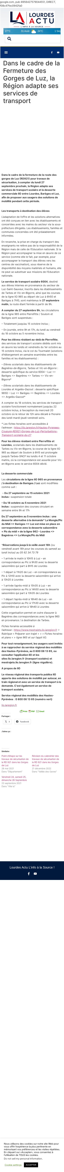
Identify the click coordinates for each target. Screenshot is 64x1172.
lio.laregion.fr (9, 705)
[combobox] (33, 38)
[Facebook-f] (28, 873)
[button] (6, 52)
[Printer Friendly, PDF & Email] (32, 711)
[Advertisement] (32, 139)
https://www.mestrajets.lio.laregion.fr (35, 629)
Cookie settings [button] (13, 1165)
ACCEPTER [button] (31, 1165)
